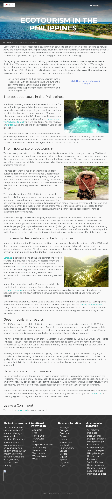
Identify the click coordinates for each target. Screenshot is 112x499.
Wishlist (96, 5)
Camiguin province (13, 290)
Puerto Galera (67, 448)
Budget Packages (96, 438)
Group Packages (95, 450)
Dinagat (64, 436)
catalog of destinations (91, 304)
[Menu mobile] (105, 6)
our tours (10, 125)
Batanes (8, 258)
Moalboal (64, 445)
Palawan (20, 266)
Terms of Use (39, 450)
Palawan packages (96, 474)
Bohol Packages (95, 465)
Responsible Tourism (42, 444)
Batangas (64, 427)
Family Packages (95, 447)
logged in (22, 410)
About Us (37, 430)
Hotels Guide (39, 436)
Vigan (62, 465)
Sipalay (63, 459)
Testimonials (38, 453)
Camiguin (64, 430)
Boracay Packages (96, 468)
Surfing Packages (96, 462)
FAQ (34, 433)
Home (8, 42)
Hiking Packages (95, 453)
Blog (34, 441)
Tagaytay (64, 462)
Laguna (63, 439)
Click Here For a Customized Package (85, 82)
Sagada (63, 451)
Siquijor (63, 456)
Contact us (95, 393)
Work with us (39, 456)
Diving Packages (95, 441)
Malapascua (66, 442)
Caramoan (65, 433)
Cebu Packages (95, 471)
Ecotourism (93, 444)
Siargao (63, 453)
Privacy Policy (39, 447)
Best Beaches (94, 436)
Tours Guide (38, 438)
